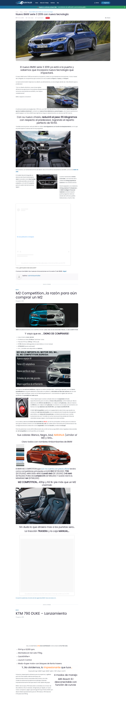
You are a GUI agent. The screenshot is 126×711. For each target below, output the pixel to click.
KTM (38, 646)
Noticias (53, 2)
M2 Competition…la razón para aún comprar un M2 (46, 295)
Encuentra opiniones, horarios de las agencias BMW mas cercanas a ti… (36, 598)
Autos (25, 12)
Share (108, 18)
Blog (21, 12)
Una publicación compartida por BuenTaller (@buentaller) (34, 263)
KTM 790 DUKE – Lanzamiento (41, 613)
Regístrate (106, 2)
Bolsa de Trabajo (44, 2)
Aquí (64, 271)
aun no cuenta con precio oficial (55, 469)
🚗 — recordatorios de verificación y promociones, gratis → (62, 7)
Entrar (97, 2)
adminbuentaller (34, 276)
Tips (58, 2)
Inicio (36, 2)
